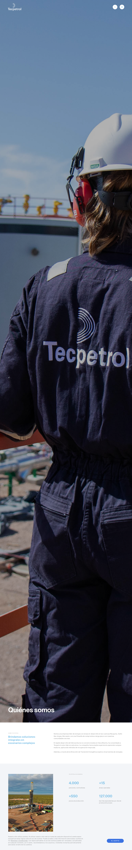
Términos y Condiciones (19, 840)
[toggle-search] (115, 7)
